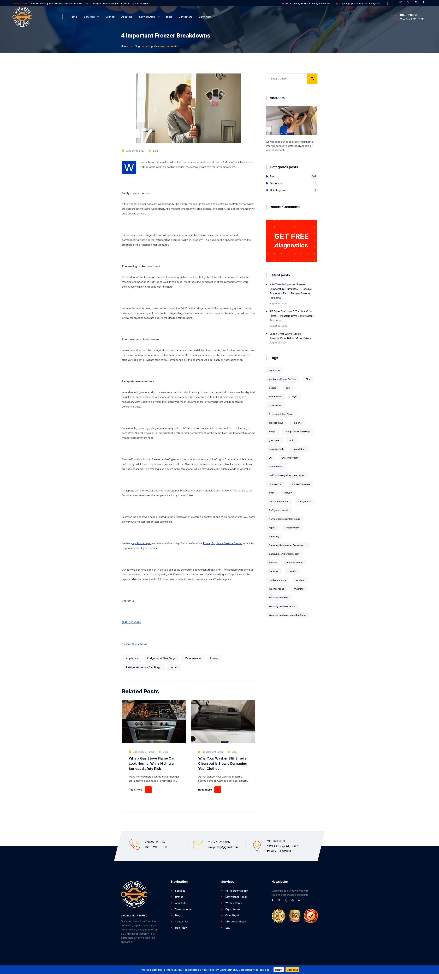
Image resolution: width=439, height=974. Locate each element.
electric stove (276, 422)
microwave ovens (300, 484)
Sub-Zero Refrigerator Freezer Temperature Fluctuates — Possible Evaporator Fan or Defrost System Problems (90, 3)
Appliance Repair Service (282, 379)
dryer (294, 396)
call (288, 387)
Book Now (205, 16)
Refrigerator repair (279, 510)
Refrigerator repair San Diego (143, 667)
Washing (299, 588)
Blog (169, 16)
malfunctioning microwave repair (286, 475)
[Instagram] (402, 3)
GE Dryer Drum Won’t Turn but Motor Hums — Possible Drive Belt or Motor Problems (291, 316)
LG (270, 457)
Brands (110, 16)
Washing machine (278, 597)
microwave (275, 484)
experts (298, 422)
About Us (126, 16)
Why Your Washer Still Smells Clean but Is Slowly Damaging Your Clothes (222, 763)
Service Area (147, 16)
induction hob (276, 449)
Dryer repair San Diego (281, 414)
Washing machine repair (282, 606)
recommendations (278, 501)
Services (89, 16)
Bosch (272, 387)
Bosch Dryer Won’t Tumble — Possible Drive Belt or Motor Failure (290, 336)
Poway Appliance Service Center (222, 543)
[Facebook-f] (394, 3)
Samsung (274, 536)
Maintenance (193, 658)
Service (273, 562)
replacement (292, 527)
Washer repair (276, 588)
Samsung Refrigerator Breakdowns (287, 545)
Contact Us (185, 16)
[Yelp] (425, 3)
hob (291, 440)
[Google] (417, 3)
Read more (135, 789)
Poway (214, 658)
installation (299, 449)
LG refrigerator (290, 457)
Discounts (276, 183)
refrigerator (305, 501)
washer (300, 580)
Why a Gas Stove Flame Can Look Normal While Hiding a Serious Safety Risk (152, 763)
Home (73, 16)
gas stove (274, 440)
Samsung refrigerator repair (284, 553)
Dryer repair (275, 405)
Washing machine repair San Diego (287, 615)
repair (211, 569)
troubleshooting (277, 580)
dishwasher (275, 396)
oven (271, 492)
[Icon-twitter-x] (409, 3)
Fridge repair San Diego (161, 658)
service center (295, 562)
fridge (272, 431)
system (292, 571)
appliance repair (141, 543)
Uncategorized (278, 190)
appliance (132, 658)
